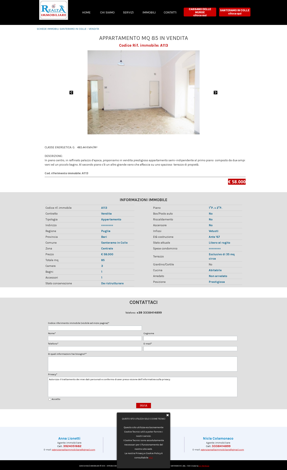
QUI (151, 457)
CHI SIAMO (107, 12)
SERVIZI (128, 12)
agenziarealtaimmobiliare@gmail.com (73, 449)
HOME (86, 12)
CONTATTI (170, 12)
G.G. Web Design (204, 465)
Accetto (56, 399)
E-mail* (148, 343)
